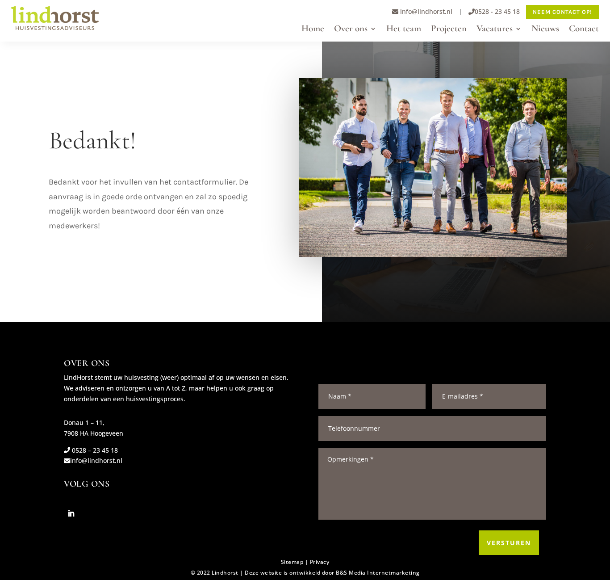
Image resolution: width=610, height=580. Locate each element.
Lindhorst (225, 572)
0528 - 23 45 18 (497, 11)
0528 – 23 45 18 (94, 450)
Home (312, 29)
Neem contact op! (562, 11)
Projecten (449, 29)
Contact (584, 29)
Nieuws (545, 29)
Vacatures (494, 29)
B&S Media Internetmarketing (378, 572)
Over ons (351, 29)
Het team (403, 29)
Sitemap (292, 562)
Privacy (320, 562)
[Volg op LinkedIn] (71, 513)
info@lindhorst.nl (425, 11)
